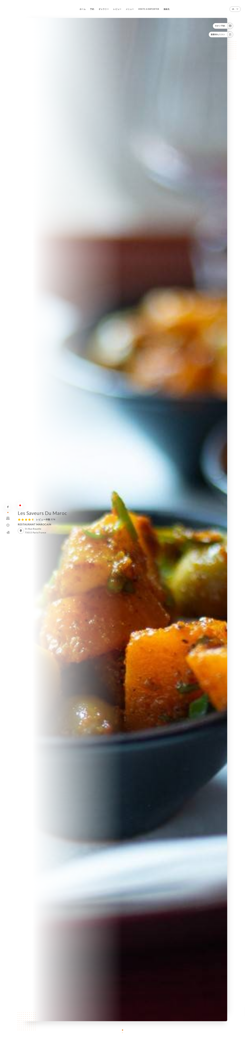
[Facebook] (8, 507)
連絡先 (167, 9)
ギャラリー (104, 9)
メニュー (130, 9)
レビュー (117, 9)
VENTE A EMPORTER (148, 9)
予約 (92, 9)
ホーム (83, 9)
